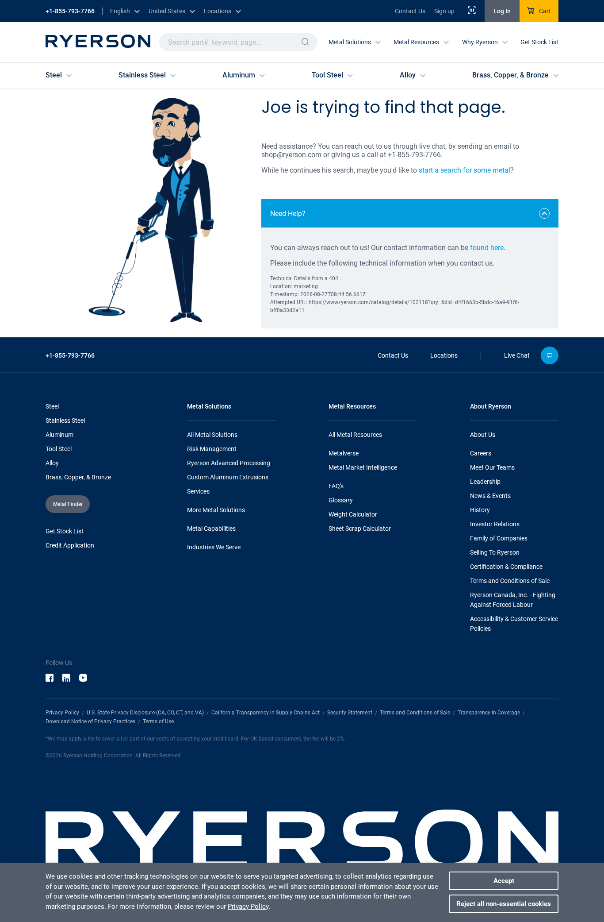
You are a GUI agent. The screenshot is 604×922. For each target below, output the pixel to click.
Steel (52, 406)
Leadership (485, 481)
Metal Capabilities (211, 528)
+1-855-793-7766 (70, 11)
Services (198, 491)
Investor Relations (495, 524)
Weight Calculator (353, 514)
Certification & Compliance (506, 566)
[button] (305, 42)
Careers (480, 453)
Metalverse (344, 453)
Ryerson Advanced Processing (228, 463)
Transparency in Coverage (489, 713)
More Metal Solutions (216, 509)
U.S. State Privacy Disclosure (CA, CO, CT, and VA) (145, 713)
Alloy (52, 463)
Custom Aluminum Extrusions (227, 477)
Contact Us (410, 11)
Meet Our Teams (492, 467)
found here (487, 247)
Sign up (444, 11)
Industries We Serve (214, 547)
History (480, 509)
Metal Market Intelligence (363, 467)
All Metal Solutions (212, 434)
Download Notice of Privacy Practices (90, 721)
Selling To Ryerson (495, 552)
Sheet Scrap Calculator (360, 528)
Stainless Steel (65, 420)
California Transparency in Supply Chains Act (265, 713)
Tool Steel (59, 448)
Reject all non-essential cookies (503, 904)
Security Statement (349, 713)
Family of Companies (499, 538)
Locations (444, 355)
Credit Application (70, 545)
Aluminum (59, 434)
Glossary (341, 500)
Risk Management (212, 448)
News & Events (490, 495)
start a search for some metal (464, 170)
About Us (482, 434)
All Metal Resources (355, 434)
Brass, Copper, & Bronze (78, 477)
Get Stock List (539, 42)
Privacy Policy (62, 713)
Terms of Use (158, 721)
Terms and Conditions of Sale (510, 580)
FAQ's (336, 486)
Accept (503, 881)
